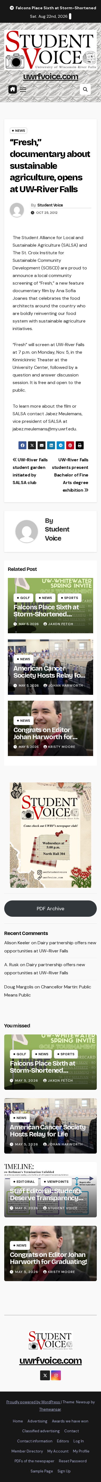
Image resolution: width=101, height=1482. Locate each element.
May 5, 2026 (27, 1080)
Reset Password (73, 1461)
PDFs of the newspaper (34, 1461)
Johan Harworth (65, 685)
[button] (85, 89)
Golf (25, 598)
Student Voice (50, 205)
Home (18, 1421)
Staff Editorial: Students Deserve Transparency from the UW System (46, 1198)
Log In (79, 1441)
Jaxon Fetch (60, 624)
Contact (71, 1431)
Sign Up (64, 1471)
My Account (57, 1451)
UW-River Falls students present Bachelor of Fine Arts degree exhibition (70, 475)
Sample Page (42, 1471)
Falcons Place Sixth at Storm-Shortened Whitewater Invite (46, 614)
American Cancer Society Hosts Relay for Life (48, 675)
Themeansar (50, 1409)
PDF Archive (50, 908)
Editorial (26, 1181)
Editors (63, 1441)
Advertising (37, 1421)
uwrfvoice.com (50, 76)
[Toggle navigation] (23, 89)
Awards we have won (70, 1421)
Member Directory (27, 1451)
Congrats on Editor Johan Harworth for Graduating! (42, 737)
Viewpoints (57, 1181)
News (20, 130)
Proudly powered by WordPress (33, 1402)
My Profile (81, 1451)
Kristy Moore (61, 747)
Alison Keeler (17, 943)
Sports (71, 598)
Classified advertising (41, 1431)
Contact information (34, 1441)
